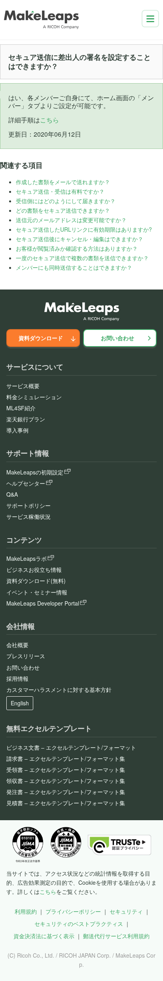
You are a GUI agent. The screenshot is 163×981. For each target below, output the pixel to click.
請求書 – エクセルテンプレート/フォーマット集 (65, 758)
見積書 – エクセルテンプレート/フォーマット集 (65, 803)
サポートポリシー (28, 505)
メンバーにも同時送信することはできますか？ (74, 267)
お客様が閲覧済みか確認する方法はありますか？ (77, 248)
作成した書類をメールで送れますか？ (63, 182)
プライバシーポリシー (73, 911)
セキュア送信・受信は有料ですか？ (60, 191)
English (20, 703)
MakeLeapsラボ (26, 558)
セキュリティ (126, 911)
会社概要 (17, 645)
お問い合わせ (117, 338)
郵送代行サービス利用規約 (116, 936)
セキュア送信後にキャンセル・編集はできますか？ (79, 239)
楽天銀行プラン (25, 419)
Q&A (12, 494)
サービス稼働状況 (28, 516)
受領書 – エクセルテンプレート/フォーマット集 (65, 769)
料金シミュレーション (34, 397)
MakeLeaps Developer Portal (42, 603)
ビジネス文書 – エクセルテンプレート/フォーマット (71, 747)
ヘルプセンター (25, 483)
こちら (49, 119)
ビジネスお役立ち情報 (34, 569)
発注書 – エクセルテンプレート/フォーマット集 (65, 792)
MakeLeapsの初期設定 (34, 472)
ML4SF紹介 (21, 408)
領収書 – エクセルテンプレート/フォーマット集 (65, 781)
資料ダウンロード (41, 338)
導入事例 (17, 430)
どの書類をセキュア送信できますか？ (63, 210)
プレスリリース (25, 656)
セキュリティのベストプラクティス (78, 924)
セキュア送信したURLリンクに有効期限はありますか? (84, 229)
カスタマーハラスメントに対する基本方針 (59, 689)
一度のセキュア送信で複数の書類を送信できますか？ (82, 258)
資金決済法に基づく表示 (43, 936)
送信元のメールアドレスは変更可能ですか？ (71, 220)
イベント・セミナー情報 (36, 592)
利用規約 (26, 911)
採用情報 (17, 678)
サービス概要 (23, 386)
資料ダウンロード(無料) (36, 581)
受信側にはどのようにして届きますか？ (66, 201)
